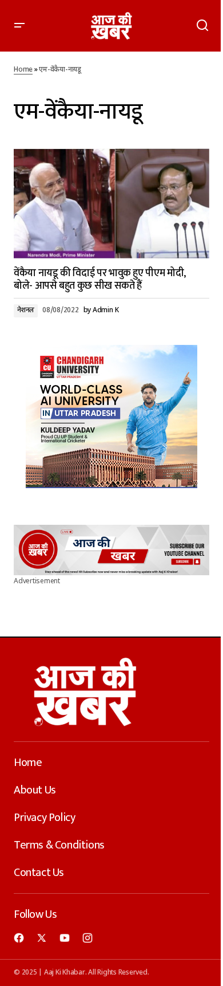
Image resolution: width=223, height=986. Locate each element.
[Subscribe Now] (111, 550)
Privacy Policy (44, 817)
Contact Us (39, 872)
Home (23, 69)
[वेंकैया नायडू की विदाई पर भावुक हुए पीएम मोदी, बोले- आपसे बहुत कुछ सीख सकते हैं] (111, 203)
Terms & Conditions (59, 845)
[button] (19, 26)
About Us (35, 790)
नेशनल (25, 310)
